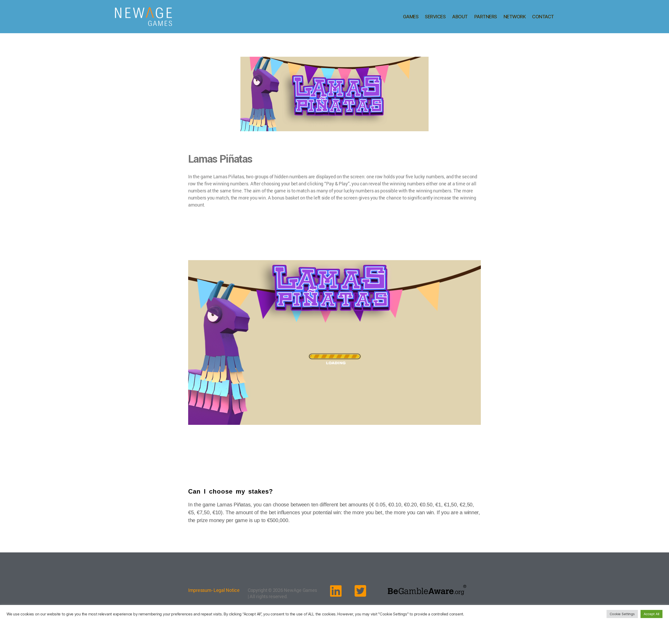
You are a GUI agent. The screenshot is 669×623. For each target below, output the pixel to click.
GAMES (411, 16)
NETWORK (515, 16)
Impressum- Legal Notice (214, 590)
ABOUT (460, 16)
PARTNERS (485, 16)
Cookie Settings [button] (622, 614)
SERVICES (435, 16)
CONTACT (543, 16)
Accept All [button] (651, 614)
